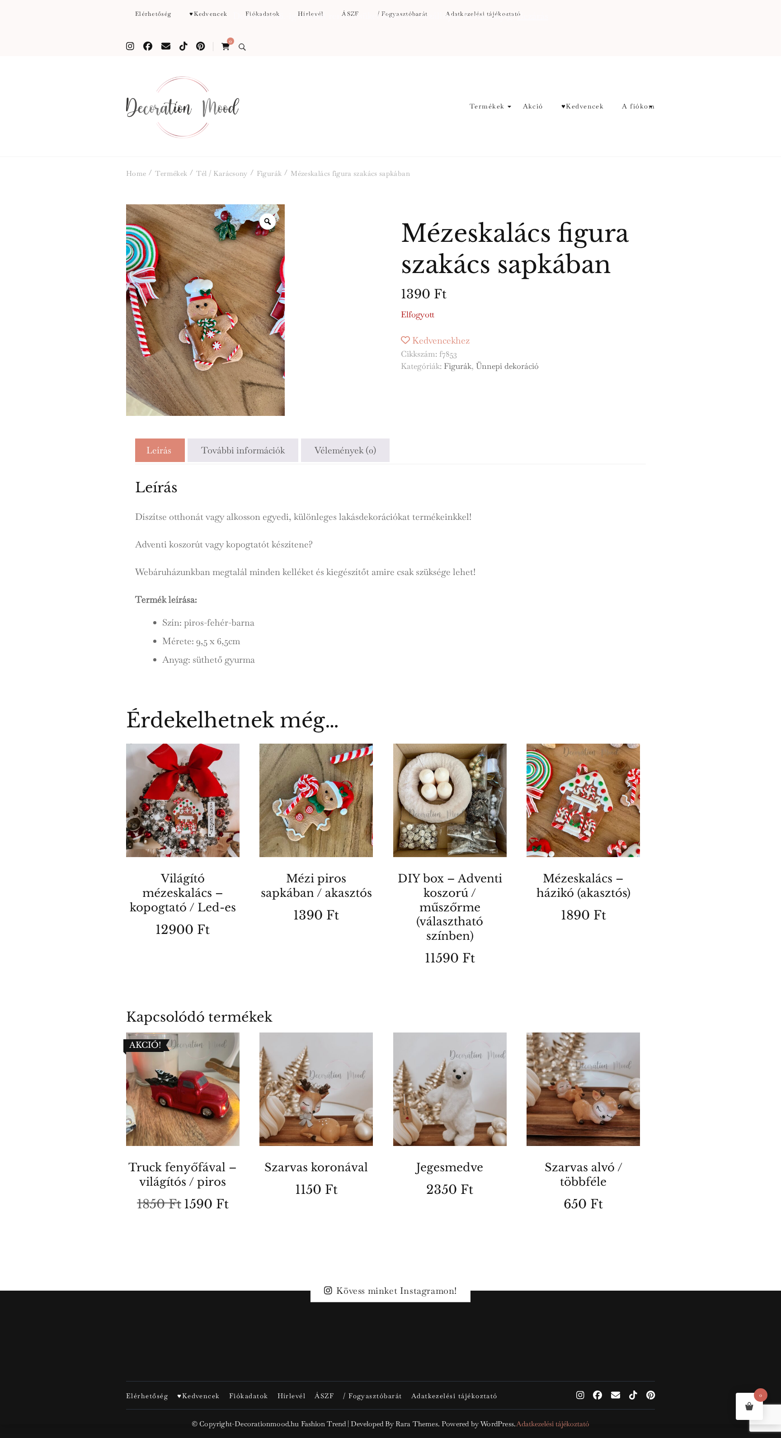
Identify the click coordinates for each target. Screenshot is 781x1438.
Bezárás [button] (532, 16)
